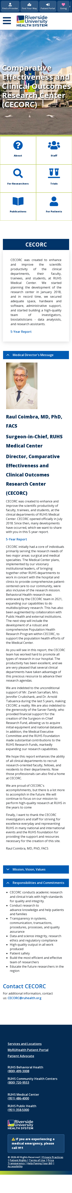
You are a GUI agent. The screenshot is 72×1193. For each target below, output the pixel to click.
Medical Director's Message (33, 355)
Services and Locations (25, 1044)
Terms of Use (37, 1160)
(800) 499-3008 (18, 1071)
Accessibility (15, 1166)
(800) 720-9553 (18, 1082)
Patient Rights (18, 1160)
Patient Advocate (21, 1056)
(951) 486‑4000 (18, 1098)
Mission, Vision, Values (29, 869)
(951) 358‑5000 (18, 1110)
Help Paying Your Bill (39, 1163)
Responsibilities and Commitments (38, 883)
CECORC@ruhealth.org (24, 998)
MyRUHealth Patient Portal (28, 1050)
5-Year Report (21, 332)
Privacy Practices (52, 1157)
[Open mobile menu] (7, 21)
